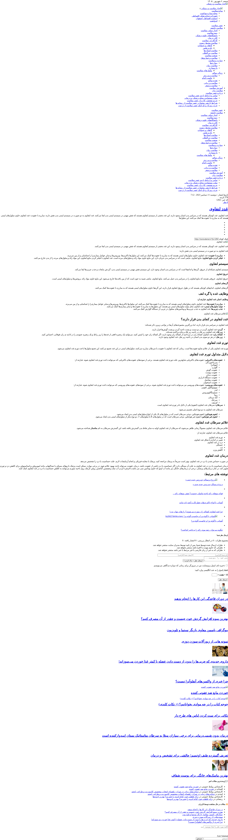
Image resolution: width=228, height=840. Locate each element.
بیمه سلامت (212, 33)
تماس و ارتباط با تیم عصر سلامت (202, 95)
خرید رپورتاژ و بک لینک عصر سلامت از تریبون (197, 105)
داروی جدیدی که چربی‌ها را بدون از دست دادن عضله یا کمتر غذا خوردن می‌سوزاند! (173, 661)
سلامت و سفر (211, 85)
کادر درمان (212, 38)
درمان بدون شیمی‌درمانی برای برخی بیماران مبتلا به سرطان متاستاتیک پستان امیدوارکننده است (165, 735)
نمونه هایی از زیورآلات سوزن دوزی (205, 641)
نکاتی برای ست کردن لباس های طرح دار (201, 715)
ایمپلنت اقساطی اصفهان (206, 18)
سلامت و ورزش (210, 75)
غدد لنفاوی (218, 208)
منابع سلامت (217, 11)
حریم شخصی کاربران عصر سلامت (202, 100)
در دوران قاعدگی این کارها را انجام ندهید (201, 598)
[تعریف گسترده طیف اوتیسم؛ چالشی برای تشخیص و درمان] (220, 750)
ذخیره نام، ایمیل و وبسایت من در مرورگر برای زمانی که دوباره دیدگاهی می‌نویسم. (189, 565)
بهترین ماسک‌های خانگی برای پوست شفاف (200, 775)
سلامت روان (211, 65)
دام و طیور (207, 48)
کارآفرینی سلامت (209, 40)
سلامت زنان (217, 90)
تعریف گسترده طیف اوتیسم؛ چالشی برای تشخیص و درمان (189, 755)
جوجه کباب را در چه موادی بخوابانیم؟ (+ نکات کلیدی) (193, 704)
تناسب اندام (207, 78)
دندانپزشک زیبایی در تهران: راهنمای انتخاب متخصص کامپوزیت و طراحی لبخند (165, 791)
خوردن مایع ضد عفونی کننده (209, 692)
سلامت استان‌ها (210, 50)
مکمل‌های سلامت (204, 70)
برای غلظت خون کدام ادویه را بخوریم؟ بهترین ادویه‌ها (176, 796)
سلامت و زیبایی (210, 83)
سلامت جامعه (216, 28)
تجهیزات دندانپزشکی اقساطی (204, 16)
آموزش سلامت (216, 88)
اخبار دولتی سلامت (209, 30)
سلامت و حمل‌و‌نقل (209, 58)
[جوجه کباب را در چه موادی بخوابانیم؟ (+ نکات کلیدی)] (204, 698)
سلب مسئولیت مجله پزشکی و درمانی (200, 98)
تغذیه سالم (212, 80)
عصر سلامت (217, 25)
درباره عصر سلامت (214, 93)
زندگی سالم (217, 73)
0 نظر (225, 202)
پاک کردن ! (188, 561)
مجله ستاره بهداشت (208, 13)
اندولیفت (213, 21)
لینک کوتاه (223, 239)
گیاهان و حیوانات (205, 45)
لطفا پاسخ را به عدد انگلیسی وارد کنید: (211, 570)
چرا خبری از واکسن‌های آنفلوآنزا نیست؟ (201, 681)
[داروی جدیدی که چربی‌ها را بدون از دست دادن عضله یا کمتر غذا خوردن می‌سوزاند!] (220, 656)
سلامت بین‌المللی (209, 53)
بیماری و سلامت (215, 60)
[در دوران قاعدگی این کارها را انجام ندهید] (220, 593)
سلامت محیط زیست (208, 43)
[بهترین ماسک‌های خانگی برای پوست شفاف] (220, 770)
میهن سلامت (222, 831)
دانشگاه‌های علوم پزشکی (206, 35)
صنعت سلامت (211, 55)
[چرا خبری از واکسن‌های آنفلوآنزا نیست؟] (220, 676)
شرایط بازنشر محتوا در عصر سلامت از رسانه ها (196, 103)
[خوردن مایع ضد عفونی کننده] (214, 687)
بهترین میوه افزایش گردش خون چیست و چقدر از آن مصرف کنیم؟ (184, 618)
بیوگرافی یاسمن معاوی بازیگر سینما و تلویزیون (197, 630)
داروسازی (213, 68)
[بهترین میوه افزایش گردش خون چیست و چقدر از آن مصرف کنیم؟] (220, 613)
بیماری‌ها (213, 63)
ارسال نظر (198, 561)
